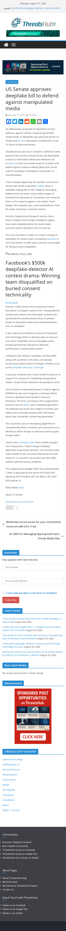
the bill (21, 140)
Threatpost (8, 794)
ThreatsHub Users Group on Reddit (20, 857)
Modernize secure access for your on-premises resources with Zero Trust (33, 524)
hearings (51, 238)
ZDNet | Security (11, 810)
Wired (5, 805)
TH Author (33, 115)
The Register (12, 82)
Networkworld (9, 774)
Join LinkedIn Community (15, 846)
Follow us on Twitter (12, 913)
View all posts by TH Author (20, 501)
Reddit (5, 784)
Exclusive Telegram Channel (16, 842)
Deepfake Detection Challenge (27, 367)
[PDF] (26, 404)
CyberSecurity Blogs (12, 759)
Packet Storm (9, 779)
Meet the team (9, 881)
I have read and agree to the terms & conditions (31, 592)
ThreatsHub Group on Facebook (18, 849)
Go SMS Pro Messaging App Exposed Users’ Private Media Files (34, 536)
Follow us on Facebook (13, 905)
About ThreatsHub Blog (14, 878)
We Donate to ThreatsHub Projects (20, 885)
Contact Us (8, 889)
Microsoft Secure (11, 769)
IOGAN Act (11, 163)
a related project (26, 442)
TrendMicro (8, 800)
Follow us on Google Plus (15, 909)
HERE (21, 487)
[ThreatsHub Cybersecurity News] (6, 44)
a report (40, 185)
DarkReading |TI (10, 764)
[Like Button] (9, 507)
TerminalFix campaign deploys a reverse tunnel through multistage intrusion (36, 10)
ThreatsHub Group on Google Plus (19, 853)
